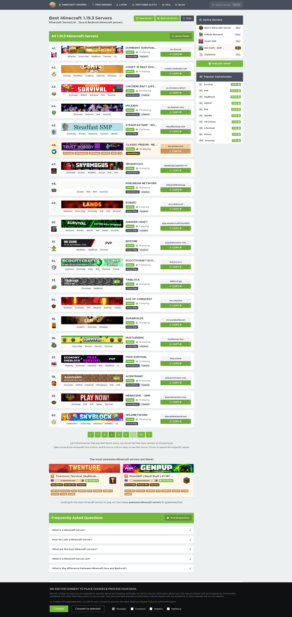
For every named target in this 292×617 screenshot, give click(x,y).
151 (141, 434)
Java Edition (91, 447)
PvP (89, 491)
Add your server (221, 63)
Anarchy (55, 491)
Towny (63, 494)
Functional (140, 609)
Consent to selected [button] (87, 608)
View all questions (179, 518)
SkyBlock (108, 491)
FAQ (167, 4)
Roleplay (97, 491)
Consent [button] (59, 608)
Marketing (176, 609)
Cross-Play (130, 491)
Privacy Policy (147, 601)
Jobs (74, 491)
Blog (181, 4)
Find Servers (103, 4)
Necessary (121, 609)
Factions (140, 491)
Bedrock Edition (113, 447)
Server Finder (148, 447)
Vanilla (71, 494)
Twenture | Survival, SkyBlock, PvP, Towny (84, 476)
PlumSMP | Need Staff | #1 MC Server (154, 476)
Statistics (158, 609)
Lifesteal (82, 491)
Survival (55, 494)
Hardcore (65, 491)
